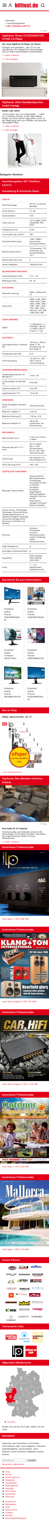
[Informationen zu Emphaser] (37, 1275)
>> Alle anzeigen (10, 59)
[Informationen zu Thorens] (37, 1309)
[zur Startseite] (26, 5)
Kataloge (9, 1488)
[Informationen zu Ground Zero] (11, 1288)
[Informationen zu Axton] (36, 1267)
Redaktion (10, 1480)
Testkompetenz (12, 1477)
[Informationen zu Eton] (22, 1281)
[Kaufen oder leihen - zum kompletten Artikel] (24, 150)
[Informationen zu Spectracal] (24, 1310)
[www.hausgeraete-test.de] (24, 1342)
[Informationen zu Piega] (37, 1302)
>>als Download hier (12, 772)
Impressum (10, 1501)
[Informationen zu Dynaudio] (24, 1274)
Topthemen (10, 1493)
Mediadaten (10, 1504)
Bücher (8, 1474)
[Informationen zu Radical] (11, 1310)
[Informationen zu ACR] (12, 1268)
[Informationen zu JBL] (11, 1296)
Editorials (9, 1496)
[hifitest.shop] (31, 1356)
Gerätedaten (11, 1482)
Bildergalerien (11, 1485)
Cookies (9, 1512)
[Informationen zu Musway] (11, 1302)
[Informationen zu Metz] (34, 1295)
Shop (7, 1471)
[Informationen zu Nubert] (24, 1303)
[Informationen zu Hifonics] (37, 1288)
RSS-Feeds (10, 1491)
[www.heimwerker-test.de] (37, 1342)
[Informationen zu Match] (21, 1294)
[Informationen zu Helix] (24, 1289)
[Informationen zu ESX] (11, 1282)
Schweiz (11, 1421)
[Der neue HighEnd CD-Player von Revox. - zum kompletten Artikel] (24, 80)
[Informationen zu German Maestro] (36, 1281)
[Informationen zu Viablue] (11, 1318)
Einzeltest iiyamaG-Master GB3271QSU (10, 654)
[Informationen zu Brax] (11, 1275)
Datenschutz (11, 1509)
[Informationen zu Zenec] (37, 1316)
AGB (7, 1507)
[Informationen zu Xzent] (23, 1316)
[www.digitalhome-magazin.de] (11, 1342)
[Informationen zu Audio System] (23, 1268)
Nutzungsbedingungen (16, 1518)
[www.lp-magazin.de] (17, 1356)
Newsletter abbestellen (13, 1464)
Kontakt (9, 1515)
